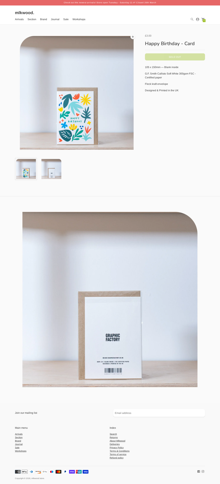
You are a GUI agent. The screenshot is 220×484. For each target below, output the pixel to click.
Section (32, 19)
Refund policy (117, 457)
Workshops (78, 19)
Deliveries (115, 444)
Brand (43, 19)
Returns (114, 437)
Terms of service (118, 454)
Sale (66, 19)
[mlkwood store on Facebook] (198, 471)
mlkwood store (37, 478)
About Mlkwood (117, 441)
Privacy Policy (117, 447)
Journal (55, 19)
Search (113, 434)
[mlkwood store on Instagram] (203, 471)
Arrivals (19, 19)
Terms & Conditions (119, 451)
